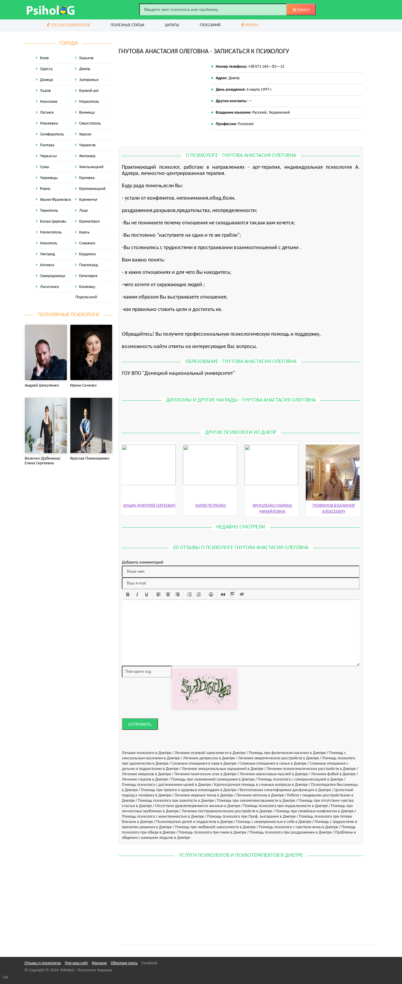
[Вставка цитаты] (223, 594)
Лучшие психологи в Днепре (146, 753)
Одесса (46, 69)
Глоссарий (210, 25)
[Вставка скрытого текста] (242, 594)
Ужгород (47, 254)
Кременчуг (88, 200)
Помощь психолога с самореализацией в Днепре (300, 779)
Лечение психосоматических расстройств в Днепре (311, 769)
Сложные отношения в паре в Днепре (204, 763)
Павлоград (88, 265)
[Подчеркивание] (146, 594)
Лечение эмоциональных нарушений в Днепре (222, 769)
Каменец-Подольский (86, 292)
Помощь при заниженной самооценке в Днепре (213, 779)
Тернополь (49, 210)
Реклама (99, 963)
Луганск (47, 112)
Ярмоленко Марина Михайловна (272, 508)
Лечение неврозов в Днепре (146, 774)
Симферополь (52, 134)
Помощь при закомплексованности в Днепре (256, 801)
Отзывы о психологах (42, 963)
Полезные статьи (127, 25)
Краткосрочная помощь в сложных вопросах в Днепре (261, 785)
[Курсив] (137, 594)
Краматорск (89, 221)
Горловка (87, 178)
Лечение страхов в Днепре (145, 779)
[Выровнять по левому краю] (159, 594)
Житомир (87, 156)
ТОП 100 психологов (70, 25)
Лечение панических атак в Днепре (205, 774)
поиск (303, 10)
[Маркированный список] (189, 594)
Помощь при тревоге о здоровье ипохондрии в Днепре (188, 790)
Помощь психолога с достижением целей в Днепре (166, 785)
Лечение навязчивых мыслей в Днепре (274, 774)
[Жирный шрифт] (128, 594)
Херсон (85, 134)
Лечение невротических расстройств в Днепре (278, 758)
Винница (87, 112)
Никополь (48, 243)
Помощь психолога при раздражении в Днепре (291, 832)
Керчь (84, 232)
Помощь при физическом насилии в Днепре (287, 753)
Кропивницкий (92, 189)
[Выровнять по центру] (168, 594)
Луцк (83, 210)
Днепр (84, 69)
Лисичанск (49, 287)
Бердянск (87, 254)
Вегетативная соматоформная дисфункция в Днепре (285, 790)
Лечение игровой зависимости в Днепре (210, 753)
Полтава (47, 145)
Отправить (140, 724)
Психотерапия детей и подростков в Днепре (194, 822)
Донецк (46, 80)
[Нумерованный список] (199, 594)
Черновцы (49, 178)
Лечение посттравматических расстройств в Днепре (227, 811)
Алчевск (47, 265)
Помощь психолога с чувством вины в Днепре (298, 827)
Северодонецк (52, 276)
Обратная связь (124, 963)
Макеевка (49, 123)
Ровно (45, 189)
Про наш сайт (76, 963)
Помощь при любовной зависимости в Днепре (215, 827)
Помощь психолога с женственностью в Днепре (163, 816)
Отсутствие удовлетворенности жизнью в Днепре (197, 806)
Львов (45, 91)
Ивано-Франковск (55, 200)
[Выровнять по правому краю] (177, 594)
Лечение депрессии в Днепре (209, 758)
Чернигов (87, 145)
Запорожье (89, 80)
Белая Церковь (53, 221)
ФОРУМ (251, 25)
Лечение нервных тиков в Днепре (204, 795)
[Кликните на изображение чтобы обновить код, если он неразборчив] (204, 689)
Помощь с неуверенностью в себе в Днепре (273, 822)
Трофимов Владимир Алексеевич (333, 508)
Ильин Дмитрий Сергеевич (149, 505)
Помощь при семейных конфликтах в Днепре (314, 811)
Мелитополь (51, 232)
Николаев (48, 102)
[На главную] (50, 9)
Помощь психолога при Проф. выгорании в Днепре (251, 816)
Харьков (86, 58)
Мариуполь (89, 102)
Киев (44, 58)
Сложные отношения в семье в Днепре (273, 763)
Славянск (87, 243)
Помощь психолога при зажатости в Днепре (176, 801)
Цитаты (172, 25)
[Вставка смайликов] (211, 594)
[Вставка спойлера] (232, 594)
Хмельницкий (91, 167)
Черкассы (48, 156)
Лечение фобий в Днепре (333, 774)
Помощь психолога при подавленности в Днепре (285, 806)
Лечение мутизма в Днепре (260, 795)
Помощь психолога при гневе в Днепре (212, 832)
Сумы (44, 167)
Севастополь (90, 123)
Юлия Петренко (210, 505)
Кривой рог (89, 91)
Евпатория (88, 276)
